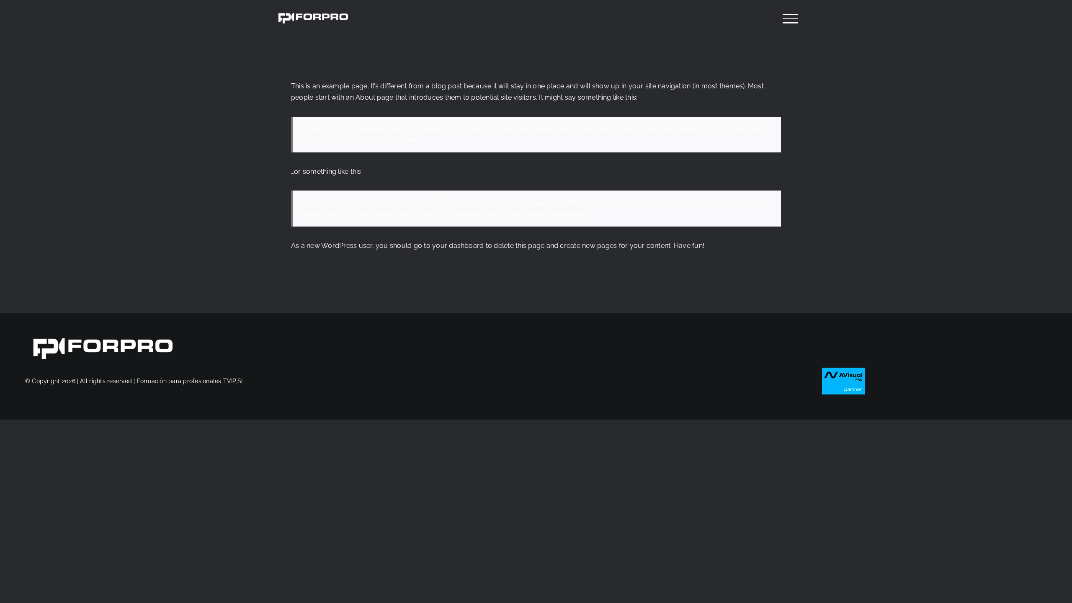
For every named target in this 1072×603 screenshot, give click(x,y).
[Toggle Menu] (790, 18)
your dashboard (458, 246)
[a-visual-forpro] (843, 371)
